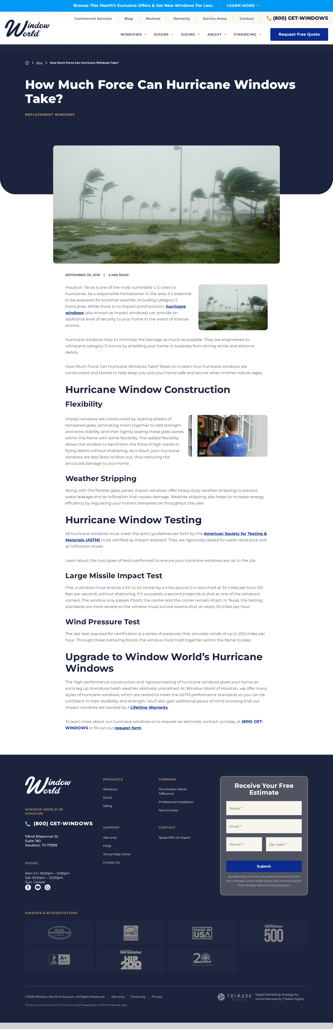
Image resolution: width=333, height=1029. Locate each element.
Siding (188, 34)
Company (168, 779)
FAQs (107, 846)
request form (128, 728)
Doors (161, 34)
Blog (129, 18)
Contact (247, 18)
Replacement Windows (50, 114)
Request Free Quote (299, 34)
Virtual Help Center (117, 854)
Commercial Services (93, 18)
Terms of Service (110, 1005)
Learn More (241, 5)
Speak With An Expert (174, 837)
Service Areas (215, 18)
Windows (131, 34)
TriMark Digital (293, 999)
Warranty (181, 18)
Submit (264, 866)
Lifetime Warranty (149, 707)
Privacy (157, 996)
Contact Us (111, 862)
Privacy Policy (88, 1005)
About (214, 34)
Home (27, 62)
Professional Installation (176, 802)
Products (113, 779)
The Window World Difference (173, 791)
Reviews (153, 18)
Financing (245, 34)
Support (111, 827)
